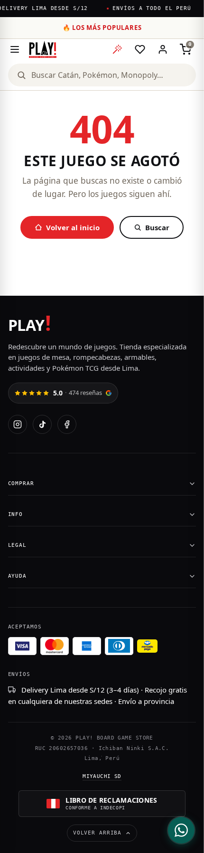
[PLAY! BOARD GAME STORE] (42, 49)
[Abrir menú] (14, 49)
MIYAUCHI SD (102, 776)
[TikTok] (42, 424)
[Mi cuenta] (162, 49)
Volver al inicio (73, 227)
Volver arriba (97, 833)
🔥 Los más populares (102, 27)
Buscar (157, 227)
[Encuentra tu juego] (117, 49)
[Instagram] (17, 424)
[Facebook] (66, 424)
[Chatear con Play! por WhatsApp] (181, 830)
